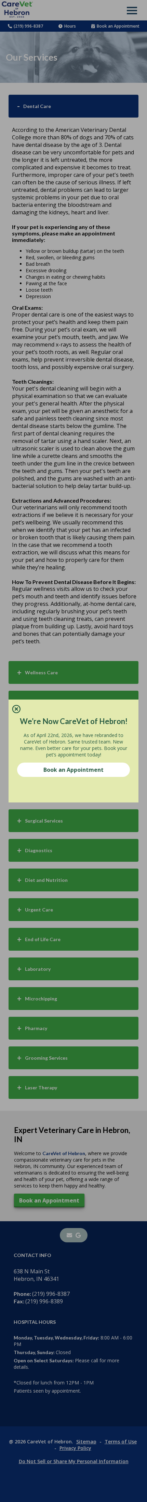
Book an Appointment (73, 769)
